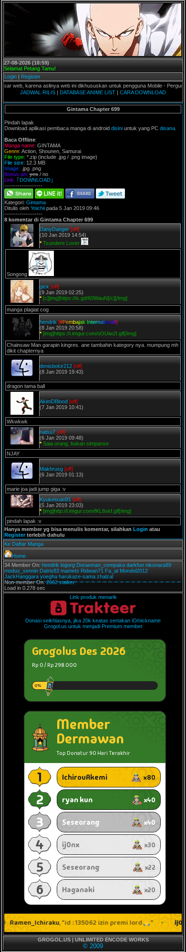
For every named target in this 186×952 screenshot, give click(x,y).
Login (10, 76)
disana (167, 128)
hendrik (48, 322)
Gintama (36, 202)
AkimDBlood (54, 401)
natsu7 (47, 432)
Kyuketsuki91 (55, 499)
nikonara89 (158, 565)
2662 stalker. (61, 582)
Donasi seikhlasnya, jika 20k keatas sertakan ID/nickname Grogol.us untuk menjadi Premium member (93, 623)
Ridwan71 (92, 571)
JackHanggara (21, 576)
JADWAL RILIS (37, 92)
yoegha (48, 576)
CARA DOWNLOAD (143, 92)
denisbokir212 (56, 366)
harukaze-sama (77, 576)
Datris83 (49, 571)
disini (117, 128)
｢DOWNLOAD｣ (35, 180)
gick (44, 286)
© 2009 (93, 946)
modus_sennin (21, 571)
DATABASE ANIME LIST (87, 92)
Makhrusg (51, 469)
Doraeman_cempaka (100, 565)
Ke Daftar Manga (23, 544)
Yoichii (38, 208)
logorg (68, 565)
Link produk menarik (93, 597)
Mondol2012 (134, 571)
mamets (70, 571)
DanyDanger (54, 229)
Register (31, 76)
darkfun (135, 565)
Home (19, 556)
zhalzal (105, 576)
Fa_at (111, 571)
